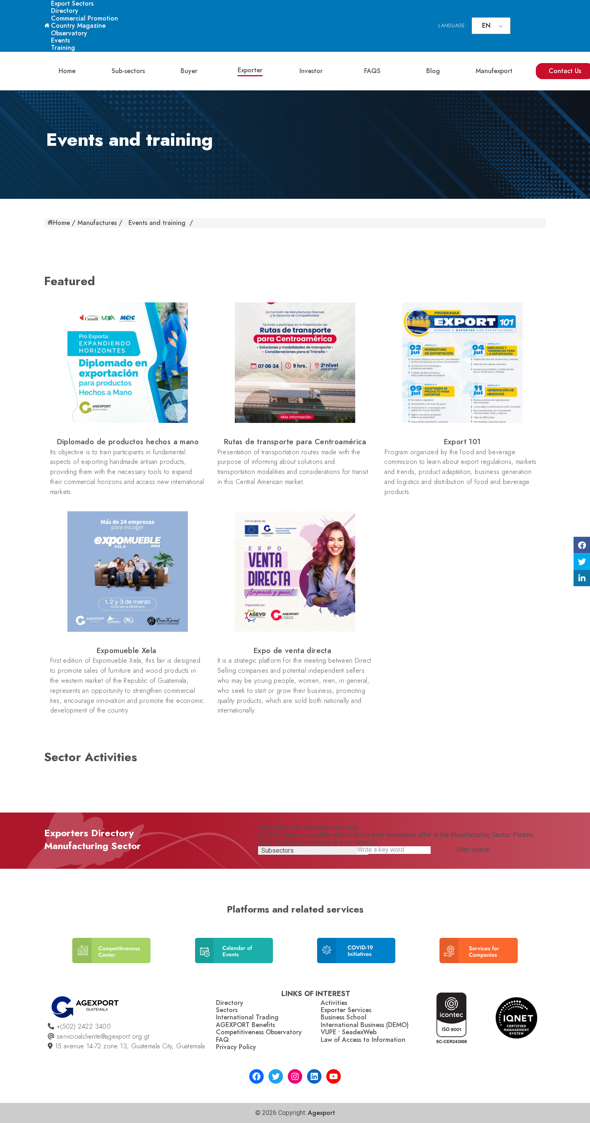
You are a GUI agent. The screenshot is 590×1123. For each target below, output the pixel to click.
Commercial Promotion (84, 18)
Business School (343, 1017)
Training (63, 47)
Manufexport (494, 71)
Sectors (227, 1010)
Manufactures (97, 222)
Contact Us (565, 71)
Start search (473, 849)
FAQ (222, 1039)
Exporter (250, 70)
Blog (433, 71)
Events (60, 40)
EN (486, 25)
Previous (54, 954)
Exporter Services (346, 1010)
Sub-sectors (128, 71)
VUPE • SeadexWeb (348, 1032)
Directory (64, 10)
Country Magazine (78, 25)
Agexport (321, 1112)
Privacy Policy (236, 1047)
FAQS (372, 71)
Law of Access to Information (363, 1039)
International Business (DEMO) (365, 1024)
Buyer (189, 71)
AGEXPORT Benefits (245, 1024)
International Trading (247, 1017)
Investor (311, 71)
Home (67, 71)
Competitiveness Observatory (259, 1032)
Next (534, 954)
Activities (334, 1002)
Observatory (69, 33)
